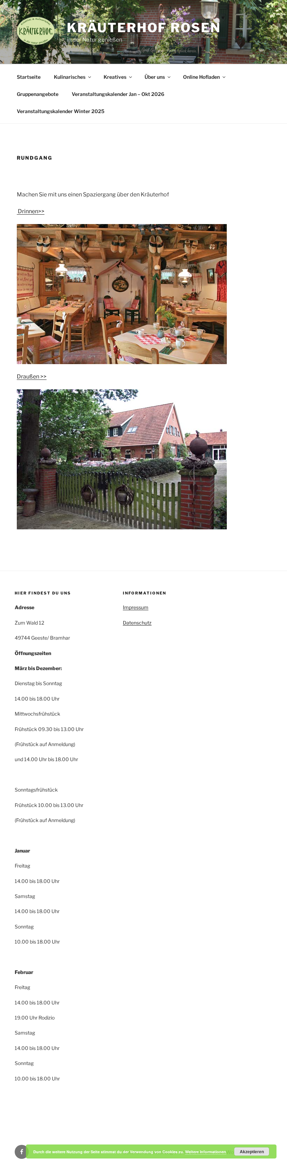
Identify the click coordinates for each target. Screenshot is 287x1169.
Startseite (29, 77)
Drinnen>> (30, 211)
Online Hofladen (201, 77)
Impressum (135, 607)
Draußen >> (32, 376)
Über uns (155, 77)
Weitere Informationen (205, 1151)
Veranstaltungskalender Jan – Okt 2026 (118, 94)
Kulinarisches (69, 77)
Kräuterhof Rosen (143, 27)
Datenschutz (137, 623)
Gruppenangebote (37, 94)
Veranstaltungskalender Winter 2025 (60, 111)
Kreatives (115, 77)
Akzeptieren (252, 1151)
